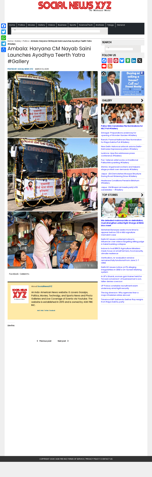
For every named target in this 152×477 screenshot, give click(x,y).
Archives (100, 25)
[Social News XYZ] (75, 10)
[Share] (4, 50)
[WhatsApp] (4, 38)
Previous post (45, 341)
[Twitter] (4, 32)
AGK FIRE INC (61, 459)
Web (42, 310)
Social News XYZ (25, 69)
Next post (62, 341)
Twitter (46, 310)
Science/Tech (86, 25)
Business (62, 25)
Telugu (110, 25)
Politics (21, 25)
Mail (38, 310)
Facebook (52, 310)
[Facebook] (4, 26)
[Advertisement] (76, 16)
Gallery (41, 25)
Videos (51, 25)
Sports (73, 25)
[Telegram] (4, 44)
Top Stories (110, 195)
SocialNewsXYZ (45, 286)
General (121, 25)
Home (12, 25)
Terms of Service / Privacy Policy (84, 459)
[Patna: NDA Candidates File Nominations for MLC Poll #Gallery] (122, 122)
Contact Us (107, 459)
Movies (31, 25)
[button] (53, 104)
